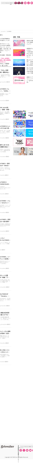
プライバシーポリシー (18, 453)
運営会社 (18, 445)
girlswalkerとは (19, 447)
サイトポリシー (18, 451)
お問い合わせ (18, 449)
